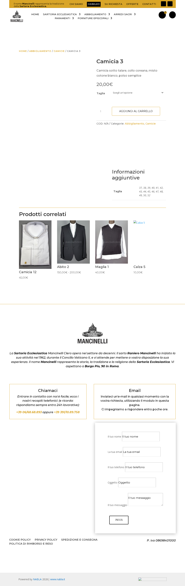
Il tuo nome (114, 436)
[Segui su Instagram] (170, 3)
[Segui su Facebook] (163, 3)
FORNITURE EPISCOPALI (93, 18)
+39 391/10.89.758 (67, 412)
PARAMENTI (62, 18)
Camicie (59, 51)
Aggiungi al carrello (136, 111)
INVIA (119, 519)
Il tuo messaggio (117, 505)
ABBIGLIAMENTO (95, 14)
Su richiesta (113, 4)
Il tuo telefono (116, 467)
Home (23, 51)
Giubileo (94, 4)
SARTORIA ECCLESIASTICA (60, 14)
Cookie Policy (20, 539)
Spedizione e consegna (79, 539)
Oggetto (112, 482)
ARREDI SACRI (123, 14)
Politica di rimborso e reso (31, 543)
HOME (35, 14)
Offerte (132, 4)
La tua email (115, 452)
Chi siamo (76, 4)
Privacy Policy (46, 539)
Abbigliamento (40, 51)
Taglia (101, 93)
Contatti (149, 4)
